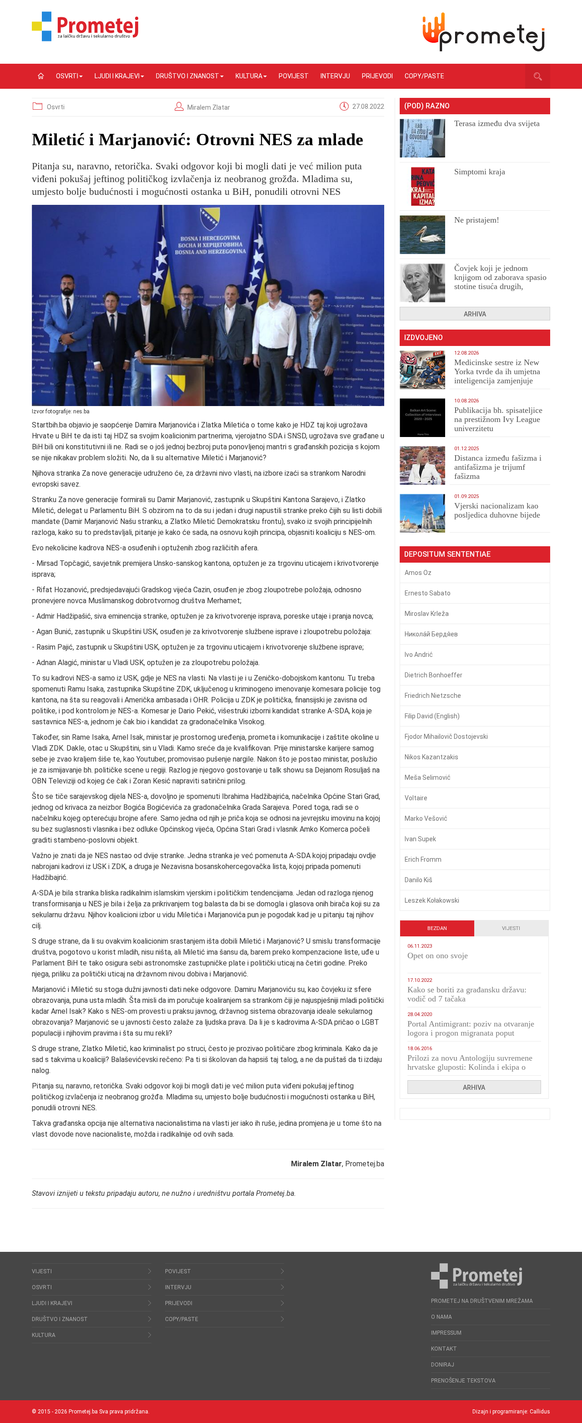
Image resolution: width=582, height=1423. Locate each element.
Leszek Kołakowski (432, 900)
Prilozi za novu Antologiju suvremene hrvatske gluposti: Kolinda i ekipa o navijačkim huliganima (469, 1067)
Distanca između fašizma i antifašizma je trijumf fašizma (498, 467)
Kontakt (444, 1349)
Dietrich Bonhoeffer (433, 675)
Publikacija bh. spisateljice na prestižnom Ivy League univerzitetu (498, 419)
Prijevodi (377, 76)
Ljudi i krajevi (117, 76)
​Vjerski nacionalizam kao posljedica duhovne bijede (497, 510)
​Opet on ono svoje (437, 955)
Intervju (335, 76)
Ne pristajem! (476, 219)
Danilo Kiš (418, 880)
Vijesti (511, 928)
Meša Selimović (428, 777)
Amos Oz (418, 572)
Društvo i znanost (187, 76)
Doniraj (442, 1365)
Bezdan (437, 928)
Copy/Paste (424, 76)
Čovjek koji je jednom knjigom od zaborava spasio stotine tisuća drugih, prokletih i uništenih (500, 282)
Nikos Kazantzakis (431, 757)
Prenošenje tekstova (463, 1380)
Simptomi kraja (479, 171)
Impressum (446, 1333)
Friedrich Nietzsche (433, 695)
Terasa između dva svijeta (497, 123)
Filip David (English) (432, 716)
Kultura (249, 76)
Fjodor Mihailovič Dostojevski (446, 736)
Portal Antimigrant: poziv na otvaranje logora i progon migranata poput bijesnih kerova (470, 1033)
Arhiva (475, 314)
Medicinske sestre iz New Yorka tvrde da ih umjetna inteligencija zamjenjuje (497, 371)
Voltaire (416, 798)
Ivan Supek (420, 839)
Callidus (540, 1411)
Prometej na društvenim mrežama (482, 1301)
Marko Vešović (426, 818)
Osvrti (67, 76)
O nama (441, 1317)
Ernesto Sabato (428, 593)
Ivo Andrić (419, 654)
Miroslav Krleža (427, 613)
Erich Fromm (423, 859)
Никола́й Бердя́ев (431, 634)
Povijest (294, 76)
